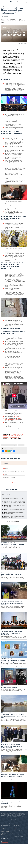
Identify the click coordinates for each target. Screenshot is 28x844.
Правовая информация (6, 831)
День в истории (12, 445)
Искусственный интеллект (9, 478)
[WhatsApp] (8, 451)
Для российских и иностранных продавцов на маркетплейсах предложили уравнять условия (13, 502)
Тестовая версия (5, 839)
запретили (15, 416)
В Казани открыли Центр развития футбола (13, 509)
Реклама (3, 830)
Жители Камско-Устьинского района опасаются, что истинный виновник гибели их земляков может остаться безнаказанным (13, 605)
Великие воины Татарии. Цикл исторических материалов (13, 473)
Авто (2, 599)
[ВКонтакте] (3, 451)
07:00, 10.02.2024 (4, 16)
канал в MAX (18, 435)
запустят (7, 423)
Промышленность (5, 542)
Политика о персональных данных (7, 834)
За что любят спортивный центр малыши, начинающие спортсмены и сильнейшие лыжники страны (13, 547)
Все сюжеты (14, 482)
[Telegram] (11, 451)
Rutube (10, 440)
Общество (3, 685)
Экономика (3, 658)
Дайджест (4, 6)
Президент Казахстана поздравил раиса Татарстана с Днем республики (13, 517)
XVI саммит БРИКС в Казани (9, 467)
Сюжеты (5, 463)
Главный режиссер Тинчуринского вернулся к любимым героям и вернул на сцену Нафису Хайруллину (12, 804)
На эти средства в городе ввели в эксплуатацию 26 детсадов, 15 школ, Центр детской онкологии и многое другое (14, 718)
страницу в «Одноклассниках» (11, 437)
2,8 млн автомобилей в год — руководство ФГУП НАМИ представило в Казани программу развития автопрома (13, 634)
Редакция (3, 828)
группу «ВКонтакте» (8, 435)
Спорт (2, 571)
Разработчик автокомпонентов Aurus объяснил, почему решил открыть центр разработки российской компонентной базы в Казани (14, 748)
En (17, 828)
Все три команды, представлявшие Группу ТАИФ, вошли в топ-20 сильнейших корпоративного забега (13, 575)
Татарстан (21, 445)
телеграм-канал (18, 434)
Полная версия (4, 838)
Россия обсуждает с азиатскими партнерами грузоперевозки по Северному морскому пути (13, 497)
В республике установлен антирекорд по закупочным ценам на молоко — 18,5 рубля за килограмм (13, 777)
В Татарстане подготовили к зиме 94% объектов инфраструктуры (12, 493)
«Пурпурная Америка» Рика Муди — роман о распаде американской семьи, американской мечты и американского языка (13, 689)
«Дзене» (15, 440)
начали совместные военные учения (13, 419)
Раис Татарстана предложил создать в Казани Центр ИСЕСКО (12, 513)
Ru (15, 828)
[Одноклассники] (6, 451)
